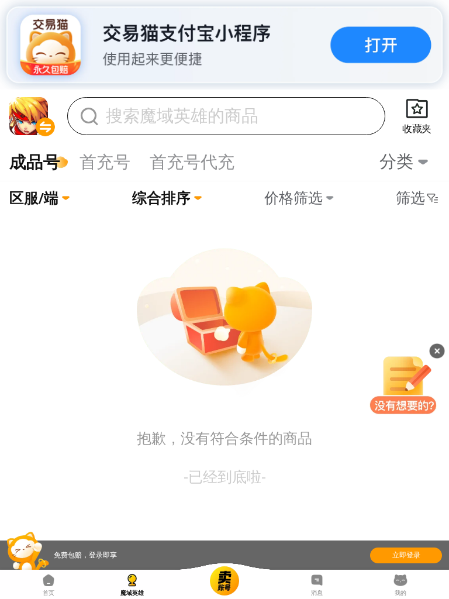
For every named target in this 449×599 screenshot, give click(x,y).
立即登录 (406, 555)
